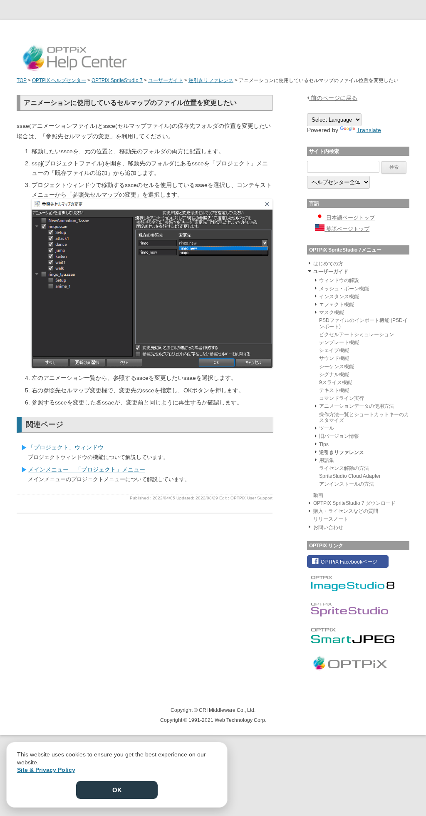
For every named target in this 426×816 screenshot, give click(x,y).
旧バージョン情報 (339, 436)
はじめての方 (328, 264)
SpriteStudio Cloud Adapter (350, 476)
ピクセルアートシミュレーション (356, 334)
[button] (309, 263)
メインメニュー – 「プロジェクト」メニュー (86, 469)
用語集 (326, 460)
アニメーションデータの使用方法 (356, 406)
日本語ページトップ (349, 218)
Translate (369, 130)
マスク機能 (331, 312)
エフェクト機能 (336, 304)
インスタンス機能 (339, 296)
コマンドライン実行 (341, 398)
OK (117, 790)
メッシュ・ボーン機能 (344, 289)
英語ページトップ (346, 229)
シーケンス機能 (336, 366)
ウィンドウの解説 (339, 280)
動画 (318, 495)
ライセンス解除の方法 (344, 468)
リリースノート (330, 519)
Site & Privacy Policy (46, 769)
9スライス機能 (335, 382)
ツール (326, 428)
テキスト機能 (334, 390)
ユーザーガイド (330, 271)
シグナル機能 (334, 374)
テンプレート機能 (339, 342)
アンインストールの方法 (346, 484)
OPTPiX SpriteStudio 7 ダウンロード (354, 503)
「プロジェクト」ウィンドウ (66, 447)
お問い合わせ (328, 527)
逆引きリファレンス (341, 452)
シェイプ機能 (334, 350)
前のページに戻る (333, 98)
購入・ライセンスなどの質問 (345, 511)
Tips (324, 444)
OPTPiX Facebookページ (348, 562)
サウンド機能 (334, 358)
